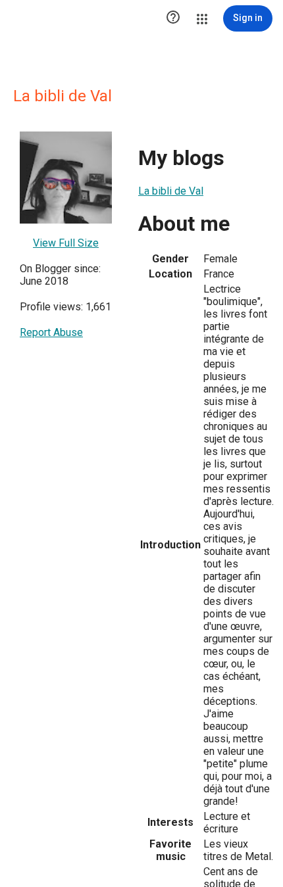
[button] (173, 18)
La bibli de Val (170, 191)
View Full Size (66, 243)
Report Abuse (51, 332)
